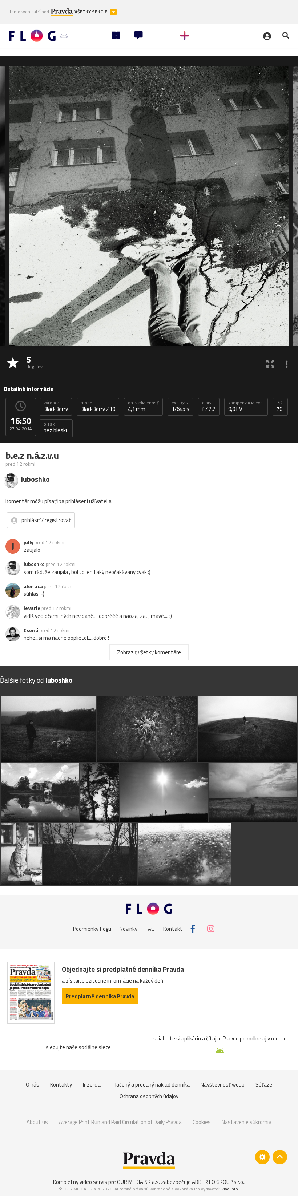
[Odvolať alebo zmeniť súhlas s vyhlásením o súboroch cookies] (262, 1157)
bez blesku (56, 427)
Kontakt (172, 929)
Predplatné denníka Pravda (100, 996)
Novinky (128, 929)
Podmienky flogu (92, 929)
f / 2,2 (209, 406)
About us (37, 1122)
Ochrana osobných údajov (149, 1096)
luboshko (34, 564)
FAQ (150, 929)
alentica (33, 586)
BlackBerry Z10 (98, 406)
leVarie (32, 608)
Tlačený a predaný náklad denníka (151, 1084)
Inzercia (92, 1084)
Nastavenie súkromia (246, 1122)
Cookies (202, 1122)
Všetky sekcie (91, 11)
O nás (32, 1084)
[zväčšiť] (270, 363)
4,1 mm (143, 406)
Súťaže (263, 1084)
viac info (230, 1188)
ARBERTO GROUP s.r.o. (218, 1182)
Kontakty (61, 1084)
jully (28, 542)
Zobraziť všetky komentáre (149, 652)
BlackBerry (56, 406)
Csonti (31, 630)
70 (280, 406)
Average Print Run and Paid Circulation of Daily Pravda (120, 1122)
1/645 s (180, 406)
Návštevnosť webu (223, 1084)
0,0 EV (246, 406)
